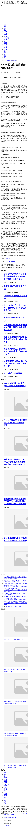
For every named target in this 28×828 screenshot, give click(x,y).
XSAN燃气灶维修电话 (13, 373)
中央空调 (6, 38)
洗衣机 (5, 33)
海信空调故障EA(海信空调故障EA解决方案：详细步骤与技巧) (15, 351)
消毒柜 (5, 31)
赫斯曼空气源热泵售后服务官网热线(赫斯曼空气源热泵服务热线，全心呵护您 (15, 276)
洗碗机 (5, 34)
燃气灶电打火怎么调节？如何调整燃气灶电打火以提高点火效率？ (15, 307)
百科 (5, 52)
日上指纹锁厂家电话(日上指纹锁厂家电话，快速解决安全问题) (15, 363)
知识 (5, 54)
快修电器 (9, 60)
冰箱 (5, 30)
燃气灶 (5, 47)
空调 (5, 26)
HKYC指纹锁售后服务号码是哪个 (14, 606)
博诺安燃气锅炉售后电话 (14, 318)
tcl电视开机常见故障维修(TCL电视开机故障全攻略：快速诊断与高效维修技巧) (15, 461)
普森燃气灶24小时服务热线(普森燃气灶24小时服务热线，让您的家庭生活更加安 (15, 501)
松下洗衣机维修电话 (11, 261)
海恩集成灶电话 (10, 258)
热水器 (5, 44)
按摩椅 (5, 43)
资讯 (5, 56)
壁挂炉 (5, 49)
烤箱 (5, 28)
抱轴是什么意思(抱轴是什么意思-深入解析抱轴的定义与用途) (15, 339)
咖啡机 (5, 39)
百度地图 (11, 814)
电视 (5, 41)
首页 (5, 25)
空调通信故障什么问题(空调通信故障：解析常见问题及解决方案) (15, 327)
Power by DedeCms (17, 813)
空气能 (5, 46)
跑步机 (5, 36)
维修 (5, 57)
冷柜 (5, 51)
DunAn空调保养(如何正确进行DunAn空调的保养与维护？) (15, 422)
